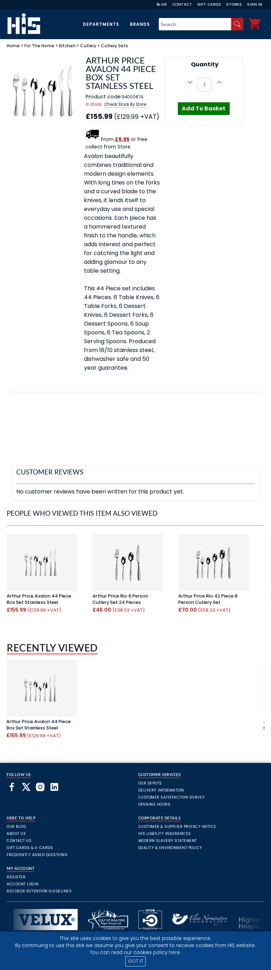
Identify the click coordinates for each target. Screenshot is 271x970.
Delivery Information (161, 790)
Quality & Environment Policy (170, 847)
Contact (182, 4)
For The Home (39, 46)
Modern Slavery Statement (167, 840)
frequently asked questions (37, 854)
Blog (162, 4)
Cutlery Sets (114, 46)
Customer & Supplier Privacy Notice (177, 826)
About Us (16, 833)
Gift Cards (209, 4)
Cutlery (88, 46)
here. (175, 952)
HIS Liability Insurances (164, 833)
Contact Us (19, 840)
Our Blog (16, 826)
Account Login (23, 884)
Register (16, 877)
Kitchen (67, 46)
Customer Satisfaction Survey (171, 797)
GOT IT (135, 961)
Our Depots (150, 783)
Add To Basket (203, 108)
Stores (234, 4)
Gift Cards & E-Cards (30, 847)
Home (13, 46)
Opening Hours (154, 804)
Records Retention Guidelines (39, 891)
